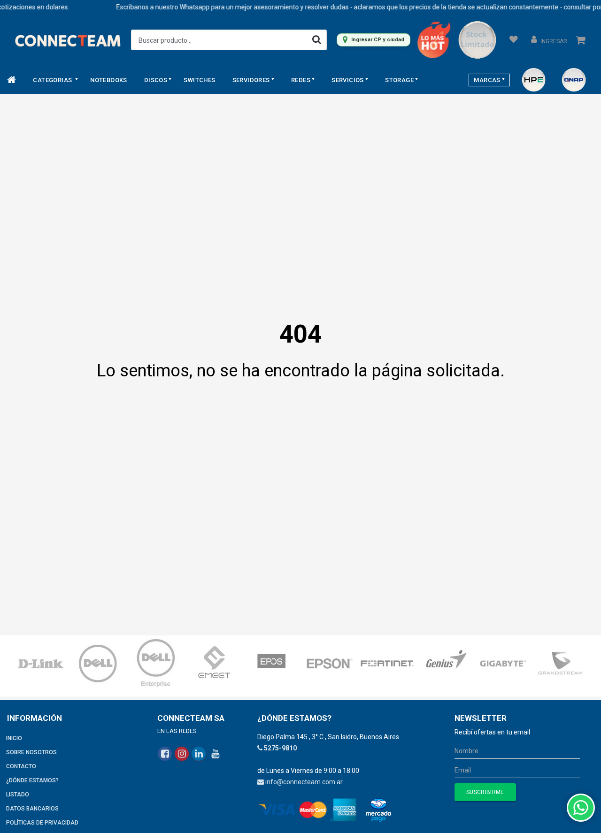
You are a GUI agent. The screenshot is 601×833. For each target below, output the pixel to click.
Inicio (14, 738)
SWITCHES (199, 80)
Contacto (21, 766)
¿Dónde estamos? (32, 780)
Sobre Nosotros (31, 752)
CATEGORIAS (53, 80)
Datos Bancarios (32, 808)
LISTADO (17, 794)
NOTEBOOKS (108, 80)
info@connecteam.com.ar (304, 782)
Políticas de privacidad (42, 822)
